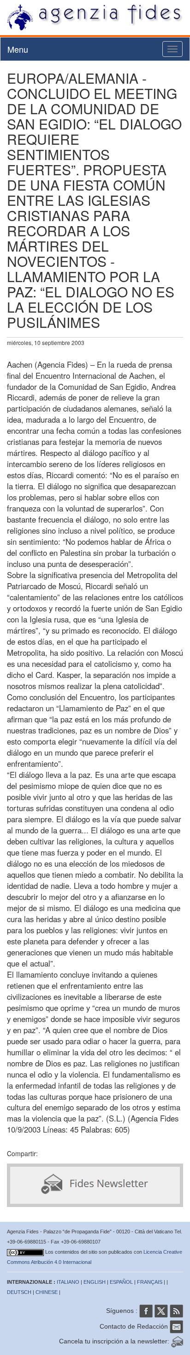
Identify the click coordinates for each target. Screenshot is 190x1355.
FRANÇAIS (149, 1282)
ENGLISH (94, 1282)
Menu (17, 49)
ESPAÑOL (121, 1282)
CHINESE (47, 1292)
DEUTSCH (19, 1292)
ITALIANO (68, 1282)
